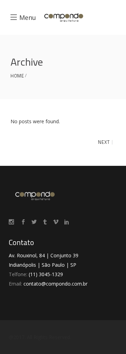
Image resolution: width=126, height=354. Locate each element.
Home (17, 76)
